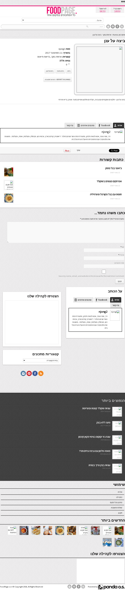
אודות (120, 125)
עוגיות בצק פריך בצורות (99, 465)
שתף (78, 150)
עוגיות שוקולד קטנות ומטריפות (96, 408)
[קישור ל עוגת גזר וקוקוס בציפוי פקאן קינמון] (117, 444)
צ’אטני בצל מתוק (113, 168)
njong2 (62, 48)
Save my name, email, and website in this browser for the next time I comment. (91, 276)
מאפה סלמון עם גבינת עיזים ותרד (94, 451)
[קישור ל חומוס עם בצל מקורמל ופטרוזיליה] (9, 202)
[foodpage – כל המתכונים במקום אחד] (61, 16)
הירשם (102, 10)
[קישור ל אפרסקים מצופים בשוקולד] (9, 189)
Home (115, 34)
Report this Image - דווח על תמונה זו (57, 79)
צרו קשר (70, 125)
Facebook (105, 125)
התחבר (117, 10)
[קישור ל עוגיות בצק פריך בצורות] (117, 472)
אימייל (121, 255)
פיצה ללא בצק (103, 422)
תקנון (120, 513)
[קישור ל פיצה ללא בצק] (117, 429)
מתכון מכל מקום (116, 502)
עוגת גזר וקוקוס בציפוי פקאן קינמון (94, 436)
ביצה (68, 71)
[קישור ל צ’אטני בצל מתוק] (9, 176)
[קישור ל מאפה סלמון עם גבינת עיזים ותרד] (117, 458)
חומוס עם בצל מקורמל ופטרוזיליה (106, 194)
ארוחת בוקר (107, 34)
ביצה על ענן (49, 71)
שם (123, 247)
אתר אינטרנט (119, 263)
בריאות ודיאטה (43, 56)
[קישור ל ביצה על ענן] (99, 91)
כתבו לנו (119, 497)
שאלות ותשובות (116, 507)
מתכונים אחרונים (87, 125)
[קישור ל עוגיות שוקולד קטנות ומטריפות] (117, 415)
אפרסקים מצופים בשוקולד (109, 181)
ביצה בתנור (60, 71)
